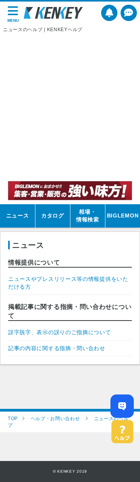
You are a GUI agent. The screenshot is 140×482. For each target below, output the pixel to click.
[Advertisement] (70, 107)
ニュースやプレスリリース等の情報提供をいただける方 (68, 283)
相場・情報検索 (87, 216)
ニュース (17, 215)
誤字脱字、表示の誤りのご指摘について (59, 332)
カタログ (52, 215)
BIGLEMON (123, 215)
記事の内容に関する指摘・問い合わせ (56, 348)
